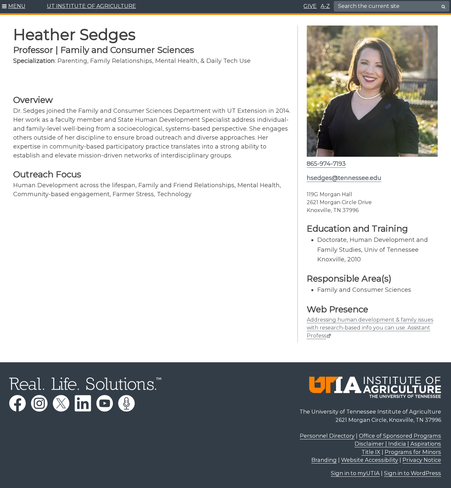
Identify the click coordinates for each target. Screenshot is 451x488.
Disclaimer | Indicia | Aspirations (398, 443)
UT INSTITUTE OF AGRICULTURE (91, 6)
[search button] (443, 7)
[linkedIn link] (83, 403)
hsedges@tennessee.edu (344, 178)
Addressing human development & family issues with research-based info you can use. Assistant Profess (370, 328)
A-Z (325, 6)
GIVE (310, 6)
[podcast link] (126, 403)
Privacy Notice (421, 460)
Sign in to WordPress (412, 473)
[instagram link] (39, 403)
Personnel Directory (327, 435)
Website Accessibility (369, 460)
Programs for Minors (413, 452)
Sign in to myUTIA (355, 473)
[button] (13, 6)
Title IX (371, 452)
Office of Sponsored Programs (400, 435)
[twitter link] (61, 403)
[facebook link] (17, 403)
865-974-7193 (326, 163)
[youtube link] (104, 403)
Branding (324, 460)
